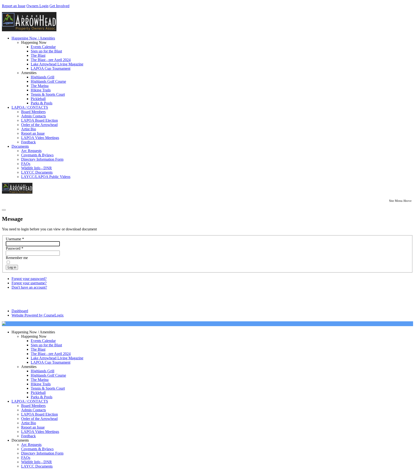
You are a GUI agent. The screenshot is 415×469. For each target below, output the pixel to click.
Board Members (33, 112)
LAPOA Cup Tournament (50, 68)
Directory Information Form (42, 159)
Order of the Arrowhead (39, 125)
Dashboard (20, 311)
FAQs (25, 164)
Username (15, 239)
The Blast (38, 55)
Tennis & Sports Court (48, 94)
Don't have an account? (29, 287)
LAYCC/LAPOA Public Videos (45, 177)
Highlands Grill (42, 77)
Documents (20, 146)
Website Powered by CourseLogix (38, 315)
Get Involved (59, 6)
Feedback (28, 142)
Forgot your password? (29, 279)
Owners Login (37, 6)
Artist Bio (28, 129)
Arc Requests (31, 151)
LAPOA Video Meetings (40, 138)
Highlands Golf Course (48, 81)
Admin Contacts (33, 116)
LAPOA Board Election (39, 120)
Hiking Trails (41, 90)
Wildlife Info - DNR (36, 168)
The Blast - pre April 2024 (51, 60)
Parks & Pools (41, 103)
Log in (12, 267)
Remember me (17, 258)
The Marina (40, 86)
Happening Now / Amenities (33, 38)
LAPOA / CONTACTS (30, 107)
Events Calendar (43, 47)
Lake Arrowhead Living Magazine (57, 64)
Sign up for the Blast (46, 51)
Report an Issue (13, 6)
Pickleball (38, 99)
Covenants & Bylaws (37, 155)
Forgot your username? (29, 283)
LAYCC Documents (37, 172)
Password (14, 248)
